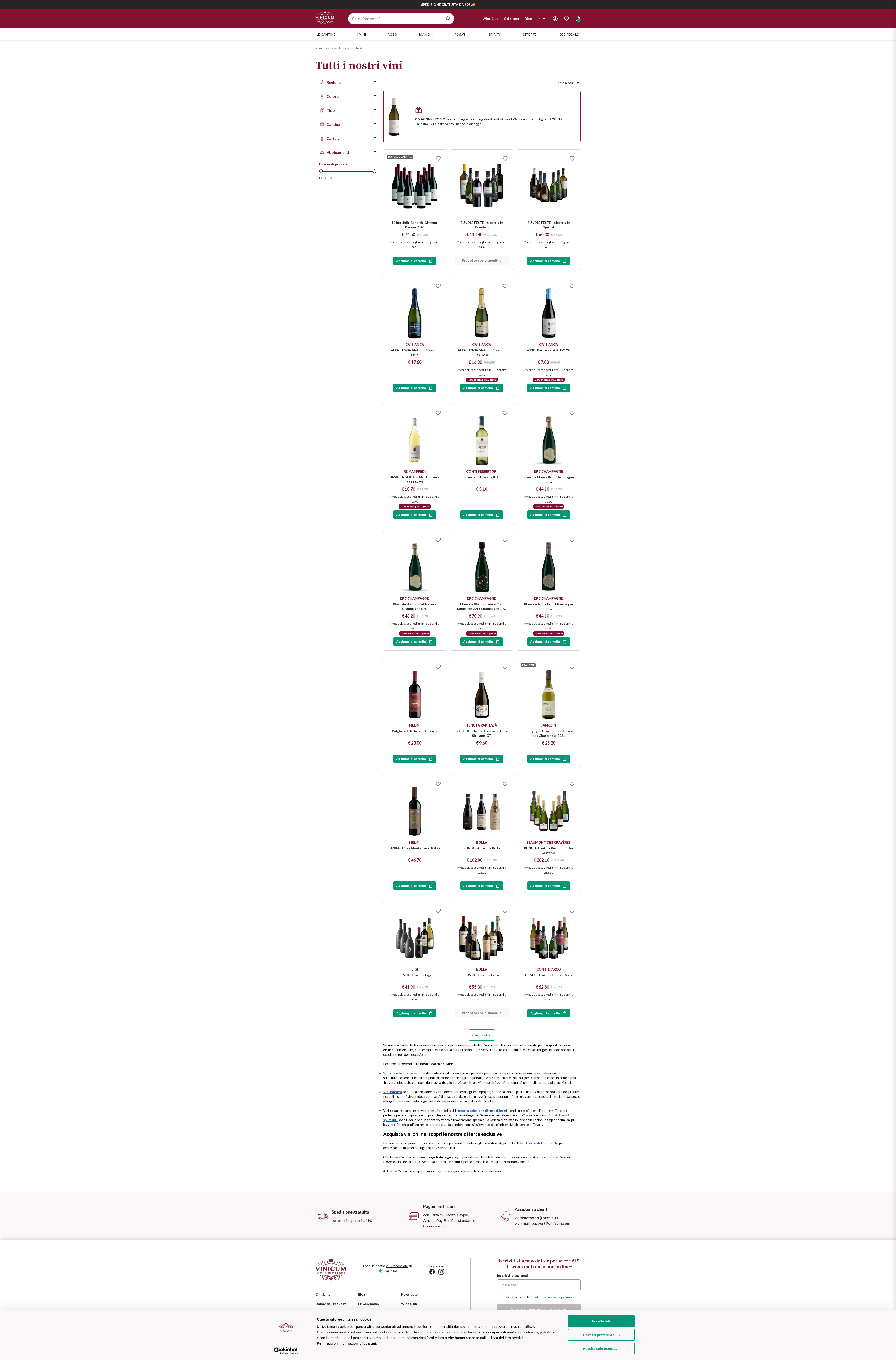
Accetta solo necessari (601, 1348)
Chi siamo (511, 19)
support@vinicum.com (550, 1223)
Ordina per (564, 82)
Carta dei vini (334, 48)
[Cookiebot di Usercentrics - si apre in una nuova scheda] (286, 1350)
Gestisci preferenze (599, 1335)
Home (319, 48)
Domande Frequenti (331, 1304)
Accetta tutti (601, 1321)
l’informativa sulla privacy (552, 1297)
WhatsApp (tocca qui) (539, 1217)
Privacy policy (368, 1304)
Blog (528, 19)
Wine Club (490, 19)
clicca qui (368, 1343)
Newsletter (410, 1294)
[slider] (321, 171)
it (538, 18)
